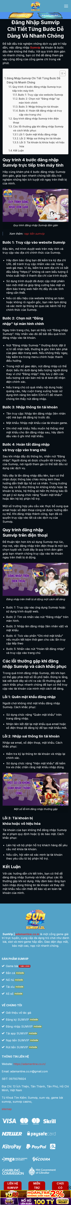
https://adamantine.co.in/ (29, 1064)
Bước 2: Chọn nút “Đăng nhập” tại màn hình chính (39, 100)
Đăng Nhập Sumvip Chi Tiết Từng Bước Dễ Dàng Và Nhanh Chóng (33, 80)
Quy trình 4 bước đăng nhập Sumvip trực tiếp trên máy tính (37, 88)
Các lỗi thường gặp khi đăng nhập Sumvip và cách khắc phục (38, 128)
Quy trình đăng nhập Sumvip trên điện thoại (36, 120)
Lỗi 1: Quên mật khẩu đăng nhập (38, 134)
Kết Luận (18, 150)
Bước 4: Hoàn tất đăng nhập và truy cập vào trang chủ (40, 112)
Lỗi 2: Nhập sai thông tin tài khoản (40, 138)
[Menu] (66, 6)
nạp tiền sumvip (34, 233)
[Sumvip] (35, 6)
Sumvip (35, 47)
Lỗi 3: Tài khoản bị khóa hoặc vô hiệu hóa (41, 144)
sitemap (7, 1109)
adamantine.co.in (27, 934)
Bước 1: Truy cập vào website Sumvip (40, 94)
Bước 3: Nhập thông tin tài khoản (38, 106)
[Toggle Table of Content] (61, 73)
